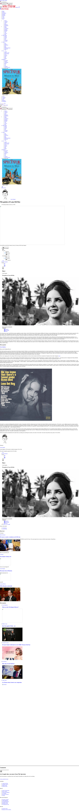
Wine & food (6, 53)
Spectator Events (5, 803)
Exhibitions (6, 135)
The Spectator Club (5, 804)
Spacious (9, 260)
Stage (5, 49)
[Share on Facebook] (4, 263)
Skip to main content (3, 0)
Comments (6, 261)
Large (8, 254)
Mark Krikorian (2, 534)
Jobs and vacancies (5, 794)
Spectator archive (5, 802)
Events (5, 31)
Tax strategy (4, 793)
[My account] (19, 7)
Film (5, 136)
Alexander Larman (5, 642)
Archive (5, 33)
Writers (3, 12)
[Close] (1, 771)
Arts (5, 43)
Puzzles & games (7, 67)
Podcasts (3, 14)
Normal (8, 258)
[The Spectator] (9, 7)
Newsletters (4, 13)
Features (5, 61)
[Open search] (0, 103)
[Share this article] (3, 267)
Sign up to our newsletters (6, 809)
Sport (5, 56)
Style (5, 57)
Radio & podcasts (7, 47)
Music (5, 46)
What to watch (6, 52)
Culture (5, 22)
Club (5, 32)
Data (5, 39)
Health (5, 58)
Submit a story (4, 785)
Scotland (5, 41)
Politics (5, 20)
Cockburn (6, 21)
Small (8, 251)
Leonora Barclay (3, 583)
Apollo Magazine (5, 800)
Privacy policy (4, 791)
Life (3, 50)
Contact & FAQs (5, 783)
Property (5, 55)
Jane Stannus (4, 661)
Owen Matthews (5, 605)
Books (5, 63)
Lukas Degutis (2, 447)
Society (5, 37)
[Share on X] (4, 456)
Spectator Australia (5, 799)
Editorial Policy (4, 786)
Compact (8, 256)
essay (59, 355)
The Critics (4, 187)
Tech (5, 23)
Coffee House (4, 35)
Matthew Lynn (4, 623)
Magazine (6, 24)
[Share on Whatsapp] (4, 266)
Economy (6, 40)
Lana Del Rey (4, 528)
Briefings (3, 15)
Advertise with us (5, 784)
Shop (3, 18)
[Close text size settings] (3, 249)
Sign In (17, 7)
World (5, 38)
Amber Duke (4, 680)
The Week (6, 60)
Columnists (6, 62)
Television (6, 48)
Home (3, 11)
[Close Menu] (1, 105)
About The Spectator (5, 790)
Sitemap (3, 795)
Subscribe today (5, 808)
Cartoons (5, 66)
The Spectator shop (5, 801)
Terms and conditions (5, 792)
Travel (5, 54)
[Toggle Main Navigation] (1, 7)
